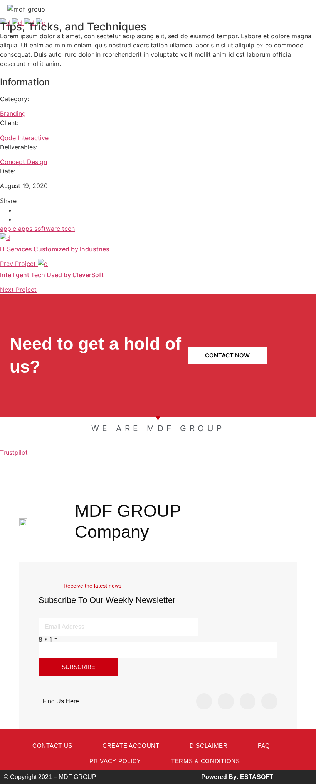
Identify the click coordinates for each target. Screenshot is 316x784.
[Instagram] (226, 701)
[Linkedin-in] (248, 701)
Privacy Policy (115, 761)
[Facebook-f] (204, 701)
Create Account (131, 745)
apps (26, 228)
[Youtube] (269, 701)
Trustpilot (14, 452)
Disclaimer (209, 745)
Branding (13, 113)
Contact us (52, 745)
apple (9, 228)
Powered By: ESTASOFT (237, 777)
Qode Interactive (24, 138)
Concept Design (23, 162)
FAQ (264, 745)
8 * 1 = (48, 639)
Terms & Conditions (205, 761)
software (48, 228)
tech (68, 228)
